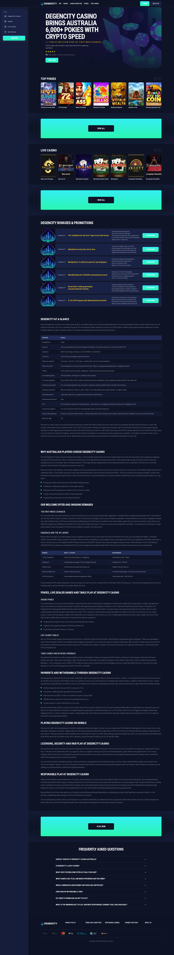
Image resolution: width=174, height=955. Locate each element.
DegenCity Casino (14, 16)
